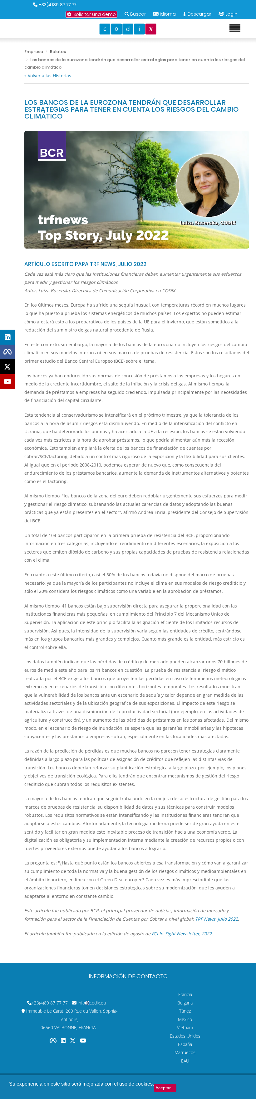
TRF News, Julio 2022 (216, 919)
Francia (185, 994)
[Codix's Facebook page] (54, 1040)
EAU (185, 1061)
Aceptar (163, 1087)
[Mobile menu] (234, 28)
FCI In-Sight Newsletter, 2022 (182, 934)
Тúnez (185, 1011)
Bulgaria (185, 1003)
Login (231, 14)
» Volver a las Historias (47, 76)
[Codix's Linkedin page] (64, 1040)
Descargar (198, 14)
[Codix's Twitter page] (73, 1040)
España (185, 1044)
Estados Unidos (185, 1036)
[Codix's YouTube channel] (83, 1040)
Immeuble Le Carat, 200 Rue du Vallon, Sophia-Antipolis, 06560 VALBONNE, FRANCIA (72, 1019)
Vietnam (185, 1027)
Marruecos (185, 1052)
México (185, 1019)
